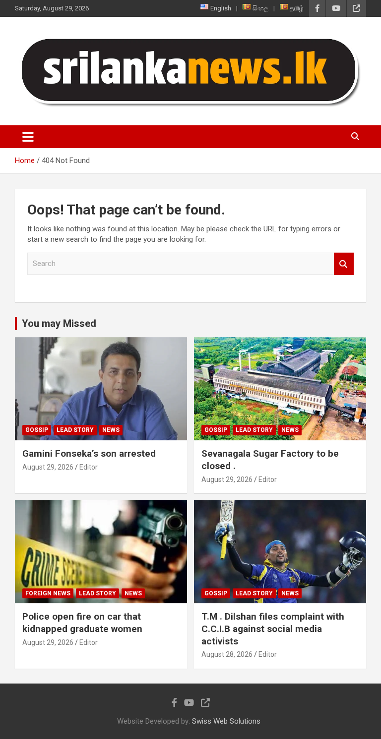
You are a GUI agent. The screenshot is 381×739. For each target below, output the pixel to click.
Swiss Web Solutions (226, 721)
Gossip (36, 429)
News (111, 429)
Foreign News (47, 593)
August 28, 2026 (227, 654)
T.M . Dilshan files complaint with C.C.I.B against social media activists (272, 628)
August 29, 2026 (47, 467)
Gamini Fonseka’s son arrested (89, 453)
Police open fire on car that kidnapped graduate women (82, 622)
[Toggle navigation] (28, 136)
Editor (88, 467)
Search (344, 264)
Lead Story (75, 429)
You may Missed (59, 323)
